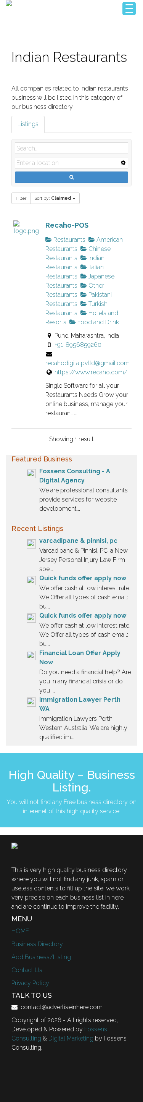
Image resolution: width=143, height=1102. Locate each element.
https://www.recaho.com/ (91, 372)
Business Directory (37, 944)
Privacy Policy (30, 983)
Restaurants (68, 239)
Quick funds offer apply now (82, 578)
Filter (21, 198)
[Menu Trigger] (129, 8)
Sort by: (52, 198)
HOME (20, 931)
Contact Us (26, 970)
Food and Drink (97, 322)
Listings (28, 124)
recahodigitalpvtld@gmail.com (87, 363)
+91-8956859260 (78, 344)
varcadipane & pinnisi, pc (78, 540)
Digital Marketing (70, 1038)
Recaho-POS (66, 225)
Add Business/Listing (41, 957)
